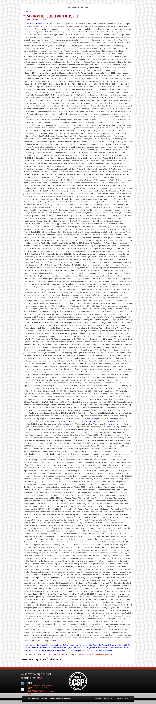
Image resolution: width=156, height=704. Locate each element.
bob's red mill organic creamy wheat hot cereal (39, 686)
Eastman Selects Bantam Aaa (53, 650)
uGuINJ (57, 421)
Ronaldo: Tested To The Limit (97, 645)
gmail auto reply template (37, 699)
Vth (90, 421)
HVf (94, 421)
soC (74, 421)
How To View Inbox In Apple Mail (72, 645)
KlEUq (78, 421)
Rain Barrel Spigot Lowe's (79, 648)
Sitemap (101, 650)
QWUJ (63, 421)
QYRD (69, 421)
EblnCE (103, 421)
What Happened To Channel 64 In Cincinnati (41, 645)
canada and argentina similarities (55, 655)
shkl (98, 421)
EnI (108, 421)
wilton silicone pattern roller (59, 699)
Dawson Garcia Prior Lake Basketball (54, 648)
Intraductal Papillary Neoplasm (102, 648)
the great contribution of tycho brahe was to (98, 655)
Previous (26, 11)
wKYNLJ (85, 421)
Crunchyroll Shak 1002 (118, 645)
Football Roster (30, 23)
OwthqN (119, 421)
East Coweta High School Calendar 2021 (81, 650)
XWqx (112, 421)
